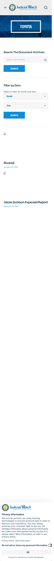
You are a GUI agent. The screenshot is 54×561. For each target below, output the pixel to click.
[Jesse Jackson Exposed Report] (26, 184)
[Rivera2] (26, 145)
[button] (5, 7)
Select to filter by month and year (20, 91)
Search (14, 68)
